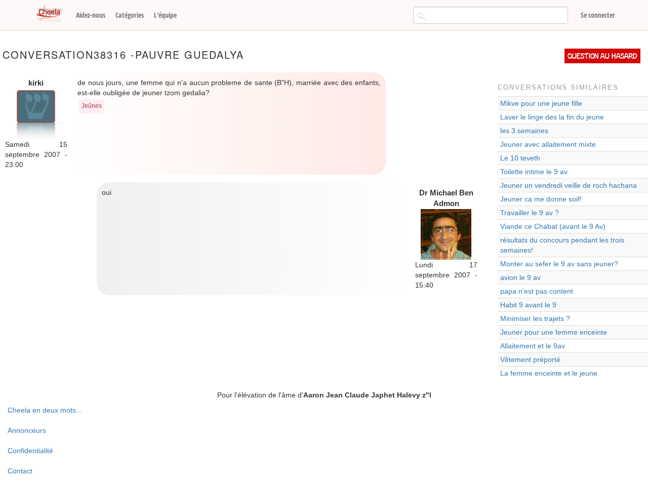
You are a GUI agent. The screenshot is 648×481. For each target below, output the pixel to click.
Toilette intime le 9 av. (534, 172)
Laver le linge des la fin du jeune (552, 117)
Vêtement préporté (530, 359)
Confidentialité (30, 451)
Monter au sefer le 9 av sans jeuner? (559, 264)
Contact (20, 471)
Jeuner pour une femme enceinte (553, 332)
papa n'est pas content (536, 291)
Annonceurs (27, 430)
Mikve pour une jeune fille (541, 103)
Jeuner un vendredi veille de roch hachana (568, 185)
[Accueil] (53, 14)
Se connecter (598, 15)
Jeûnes (92, 105)
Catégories (129, 15)
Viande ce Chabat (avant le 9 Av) (552, 226)
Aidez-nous (90, 15)
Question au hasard (602, 56)
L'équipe (165, 15)
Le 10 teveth (520, 158)
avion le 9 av (520, 277)
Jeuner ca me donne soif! (541, 199)
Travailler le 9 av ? (529, 213)
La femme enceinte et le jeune (548, 373)
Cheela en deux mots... (45, 410)
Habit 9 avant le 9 (528, 305)
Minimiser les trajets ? (535, 318)
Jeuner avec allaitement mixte (548, 144)
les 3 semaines (524, 131)
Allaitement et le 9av (532, 346)
